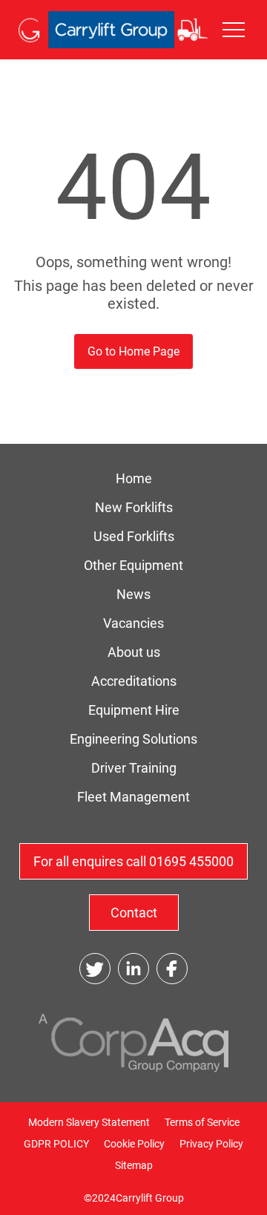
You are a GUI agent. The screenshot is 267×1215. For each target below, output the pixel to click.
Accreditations (134, 681)
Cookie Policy (134, 1144)
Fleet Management (133, 797)
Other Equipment (133, 565)
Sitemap (134, 1165)
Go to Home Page (133, 351)
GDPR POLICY (56, 1144)
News (133, 594)
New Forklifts (134, 507)
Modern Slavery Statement (89, 1122)
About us (134, 652)
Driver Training (134, 768)
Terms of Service (202, 1122)
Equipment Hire (133, 710)
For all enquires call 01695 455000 (133, 861)
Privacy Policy (211, 1144)
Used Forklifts (133, 536)
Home (134, 478)
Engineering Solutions (133, 739)
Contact (134, 912)
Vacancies (133, 623)
